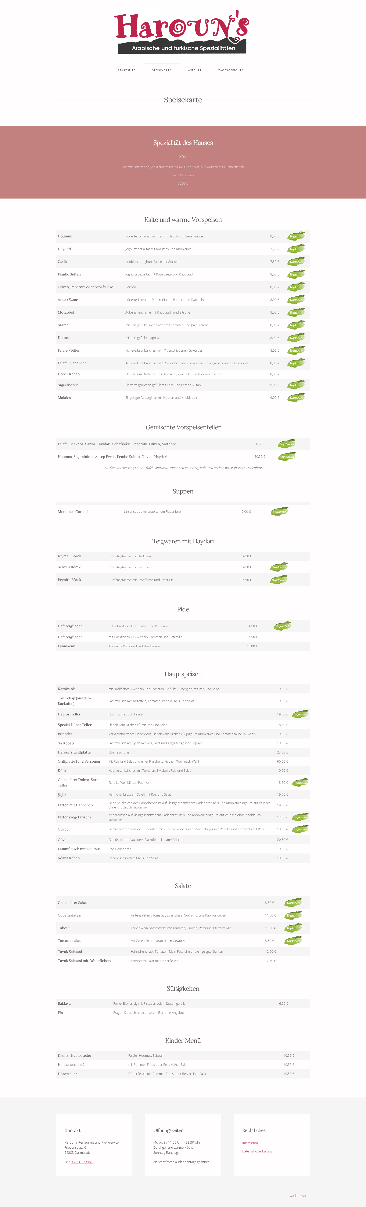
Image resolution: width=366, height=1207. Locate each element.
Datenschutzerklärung (257, 1151)
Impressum (250, 1143)
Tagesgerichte (230, 70)
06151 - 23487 (82, 1162)
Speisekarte (161, 70)
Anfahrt (195, 70)
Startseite (126, 70)
